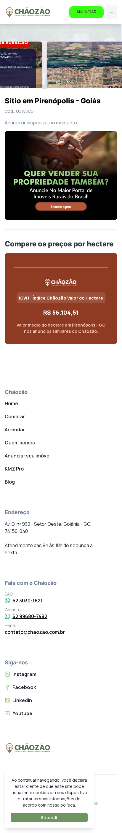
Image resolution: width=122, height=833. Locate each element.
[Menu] (111, 12)
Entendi (49, 817)
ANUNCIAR (86, 12)
